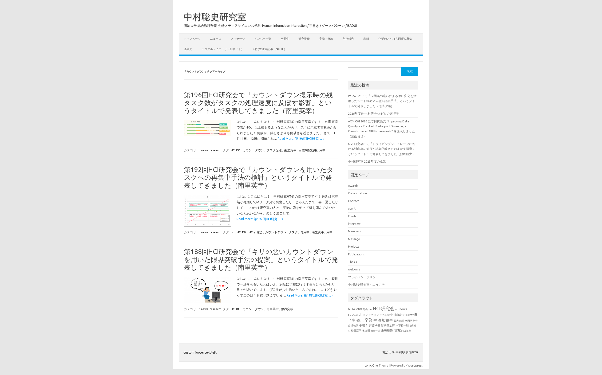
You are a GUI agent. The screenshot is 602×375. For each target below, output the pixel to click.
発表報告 (387, 330)
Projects (353, 246)
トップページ (192, 38)
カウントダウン (253, 150)
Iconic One (371, 365)
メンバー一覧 (262, 38)
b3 (350, 309)
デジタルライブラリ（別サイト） (223, 49)
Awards (353, 185)
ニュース (215, 38)
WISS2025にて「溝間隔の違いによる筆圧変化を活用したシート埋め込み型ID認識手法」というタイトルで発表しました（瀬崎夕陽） (382, 101)
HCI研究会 (256, 232)
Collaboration (357, 193)
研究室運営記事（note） (270, 49)
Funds (352, 216)
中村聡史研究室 (215, 17)
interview (354, 223)
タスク (293, 232)
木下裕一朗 (402, 325)
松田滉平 (356, 330)
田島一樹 (375, 330)
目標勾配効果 (308, 150)
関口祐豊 (406, 330)
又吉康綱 (399, 320)
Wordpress (415, 365)
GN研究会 (362, 309)
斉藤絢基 (374, 325)
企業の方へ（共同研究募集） (396, 38)
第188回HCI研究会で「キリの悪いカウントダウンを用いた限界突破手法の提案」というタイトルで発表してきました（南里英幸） (261, 259)
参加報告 (385, 320)
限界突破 (287, 309)
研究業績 (304, 38)
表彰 (366, 38)
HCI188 (235, 309)
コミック (368, 314)
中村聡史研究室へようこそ (366, 284)
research (216, 150)
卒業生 (285, 38)
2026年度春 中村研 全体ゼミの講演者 (373, 113)
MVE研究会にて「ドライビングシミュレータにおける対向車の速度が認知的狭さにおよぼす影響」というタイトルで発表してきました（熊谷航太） (381, 149)
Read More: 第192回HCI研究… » (260, 219)
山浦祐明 (353, 325)
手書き (363, 325)
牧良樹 (366, 330)
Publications (356, 254)
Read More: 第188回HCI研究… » (310, 295)
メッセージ (238, 38)
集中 (322, 150)
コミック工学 (382, 314)
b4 (354, 309)
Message (354, 239)
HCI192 (241, 232)
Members (354, 231)
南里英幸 (290, 150)
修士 (360, 320)
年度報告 (348, 38)
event (352, 208)
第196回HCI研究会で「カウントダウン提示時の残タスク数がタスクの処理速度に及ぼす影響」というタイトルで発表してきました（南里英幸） (258, 102)
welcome (354, 269)
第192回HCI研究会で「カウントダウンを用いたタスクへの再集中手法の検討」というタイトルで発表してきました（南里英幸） (258, 177)
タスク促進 (274, 150)
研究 (397, 330)
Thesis (352, 261)
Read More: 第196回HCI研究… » (301, 139)
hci (232, 232)
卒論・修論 (326, 38)
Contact (353, 201)
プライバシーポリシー (363, 277)
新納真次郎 (388, 325)
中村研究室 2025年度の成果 (367, 161)
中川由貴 (396, 314)
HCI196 (235, 150)
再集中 (304, 232)
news (204, 150)
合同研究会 (411, 320)
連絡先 (188, 49)
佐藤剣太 (407, 314)
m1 (397, 309)
